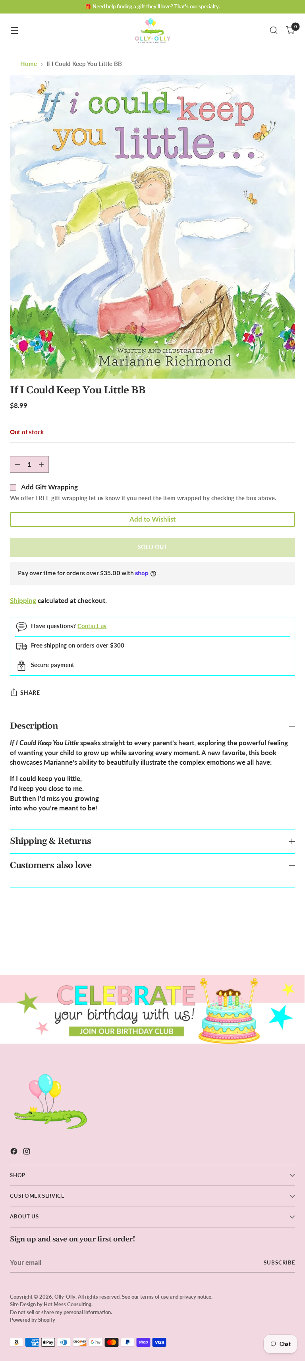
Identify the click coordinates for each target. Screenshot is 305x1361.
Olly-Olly (64, 1296)
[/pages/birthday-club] (152, 1009)
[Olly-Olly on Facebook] (14, 1152)
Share (30, 693)
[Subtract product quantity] (17, 464)
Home (28, 63)
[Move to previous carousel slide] (270, 948)
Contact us (91, 626)
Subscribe (279, 1262)
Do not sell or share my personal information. (61, 1312)
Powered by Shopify (32, 1320)
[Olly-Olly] (152, 30)
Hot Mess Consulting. (68, 1304)
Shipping (23, 601)
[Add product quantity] (41, 464)
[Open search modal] (274, 30)
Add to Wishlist (152, 519)
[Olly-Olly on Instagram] (27, 1152)
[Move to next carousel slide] (288, 947)
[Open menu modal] (14, 30)
